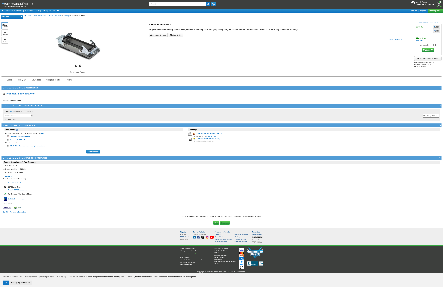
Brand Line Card (220, 237)
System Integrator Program (223, 239)
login (12, 111)
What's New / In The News (221, 251)
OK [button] (6, 283)
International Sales (221, 241)
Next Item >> (434, 22)
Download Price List (241, 241)
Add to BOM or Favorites (428, 58)
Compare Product (78, 72)
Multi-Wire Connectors (54, 16)
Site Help (237, 237)
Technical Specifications (20, 93)
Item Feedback (93, 152)
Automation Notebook (220, 255)
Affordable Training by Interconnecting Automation (195, 260)
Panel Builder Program (241, 234)
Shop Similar (177, 35)
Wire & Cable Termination (36, 16)
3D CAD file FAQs (211, 136)
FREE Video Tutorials (186, 264)
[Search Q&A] (32, 115)
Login (418, 2)
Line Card (52, 11)
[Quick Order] (58, 11)
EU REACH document (16, 199)
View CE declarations (16, 183)
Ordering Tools (435, 11)
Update (426, 50)
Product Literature (219, 257)
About (37, 11)
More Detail (419, 41)
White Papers (218, 259)
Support (423, 11)
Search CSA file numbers (17, 190)
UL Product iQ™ (9, 176)
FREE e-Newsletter (219, 253)
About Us (218, 234)
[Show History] (213, 4)
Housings (66, 16)
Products (414, 11)
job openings (193, 253)
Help (42, 133)
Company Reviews (240, 239)
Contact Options (257, 234)
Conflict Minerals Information (14, 212)
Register (424, 2)
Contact (44, 11)
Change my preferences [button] (20, 283)
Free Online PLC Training (187, 262)
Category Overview (159, 35)
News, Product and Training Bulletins (225, 261)
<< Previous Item (423, 22)
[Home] (3, 11)
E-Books (216, 263)
